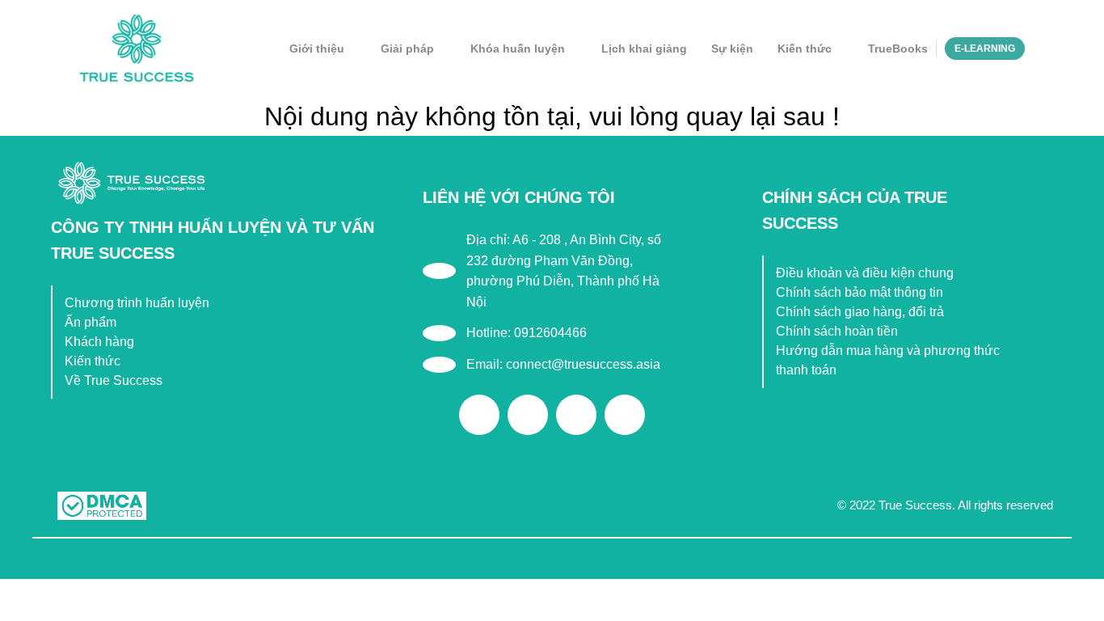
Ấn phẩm (90, 322)
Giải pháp (407, 48)
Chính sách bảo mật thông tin (859, 292)
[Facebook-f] (479, 415)
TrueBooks (898, 48)
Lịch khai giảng (644, 48)
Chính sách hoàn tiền (837, 331)
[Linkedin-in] (625, 415)
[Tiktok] (576, 415)
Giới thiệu (316, 48)
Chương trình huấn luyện (137, 303)
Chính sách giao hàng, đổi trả (860, 312)
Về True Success (113, 380)
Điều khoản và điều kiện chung (865, 273)
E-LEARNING (984, 48)
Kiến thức (804, 48)
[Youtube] (528, 415)
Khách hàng (99, 342)
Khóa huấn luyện (517, 48)
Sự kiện (732, 48)
